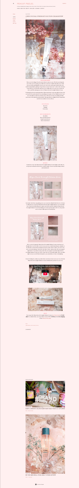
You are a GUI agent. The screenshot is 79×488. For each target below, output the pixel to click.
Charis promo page (46, 318)
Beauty (27, 8)
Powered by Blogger (40, 484)
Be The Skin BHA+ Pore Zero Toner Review (41, 475)
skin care (14, 23)
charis (14, 20)
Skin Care (32, 8)
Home (18, 8)
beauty (14, 18)
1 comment (30, 477)
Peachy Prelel (25, 3)
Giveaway (37, 8)
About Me (22, 8)
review (14, 21)
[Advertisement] (45, 368)
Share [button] (14, 14)
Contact (42, 8)
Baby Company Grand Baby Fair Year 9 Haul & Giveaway (45, 408)
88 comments (30, 410)
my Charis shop (56, 315)
